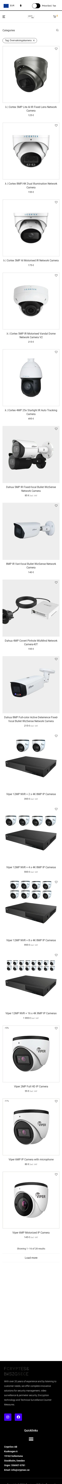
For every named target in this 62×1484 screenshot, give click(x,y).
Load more (31, 1257)
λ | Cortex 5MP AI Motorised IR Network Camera (31, 260)
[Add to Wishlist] (56, 49)
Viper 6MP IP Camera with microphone (31, 1159)
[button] (31, 1439)
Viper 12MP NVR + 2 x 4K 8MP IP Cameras (31, 794)
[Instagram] (7, 1417)
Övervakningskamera (18, 40)
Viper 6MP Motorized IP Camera (31, 1232)
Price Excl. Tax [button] (49, 5)
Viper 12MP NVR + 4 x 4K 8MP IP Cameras (31, 867)
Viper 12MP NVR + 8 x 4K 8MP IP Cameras (31, 940)
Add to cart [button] (31, 115)
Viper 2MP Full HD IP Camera (31, 1086)
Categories (8, 30)
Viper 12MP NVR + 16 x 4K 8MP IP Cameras (31, 1013)
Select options (31, 495)
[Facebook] (18, 1417)
